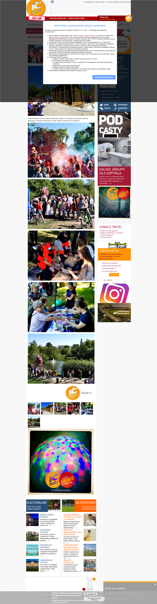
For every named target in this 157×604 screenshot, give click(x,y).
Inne (105, 280)
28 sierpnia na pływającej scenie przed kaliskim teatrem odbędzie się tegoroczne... (48, 522)
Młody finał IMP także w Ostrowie (112, 233)
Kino (106, 104)
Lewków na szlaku (46, 561)
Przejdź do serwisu (104, 77)
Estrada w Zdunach (45, 546)
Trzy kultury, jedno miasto (34, 507)
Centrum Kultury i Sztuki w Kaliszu (84, 35)
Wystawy (123, 104)
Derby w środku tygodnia (109, 231)
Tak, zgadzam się (90, 594)
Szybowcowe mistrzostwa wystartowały (71, 547)
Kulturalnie (37, 502)
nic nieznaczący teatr (110, 271)
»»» (51, 525)
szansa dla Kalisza (109, 268)
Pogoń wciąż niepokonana (89, 507)
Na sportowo (86, 502)
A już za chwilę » (116, 588)
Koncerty (122, 109)
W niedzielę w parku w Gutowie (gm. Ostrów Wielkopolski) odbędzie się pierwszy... (49, 537)
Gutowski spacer (45, 530)
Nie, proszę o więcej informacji (94, 599)
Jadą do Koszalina (69, 561)
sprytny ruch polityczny (110, 263)
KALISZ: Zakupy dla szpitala (112, 171)
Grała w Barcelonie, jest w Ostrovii (72, 532)
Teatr (107, 108)
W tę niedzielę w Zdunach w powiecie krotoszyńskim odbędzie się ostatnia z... (49, 551)
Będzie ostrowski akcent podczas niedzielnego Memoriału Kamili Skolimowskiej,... (72, 524)
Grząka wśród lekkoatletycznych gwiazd (73, 517)
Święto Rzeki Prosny (47, 515)
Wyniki (109, 280)
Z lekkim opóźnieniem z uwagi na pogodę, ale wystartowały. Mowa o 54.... (71, 555)
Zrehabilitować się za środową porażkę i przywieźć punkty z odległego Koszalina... (71, 568)
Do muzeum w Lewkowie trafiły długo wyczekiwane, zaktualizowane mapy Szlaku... (49, 568)
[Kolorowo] (34, 414)
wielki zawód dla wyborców (112, 266)
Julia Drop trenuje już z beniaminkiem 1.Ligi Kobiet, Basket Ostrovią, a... (72, 540)
